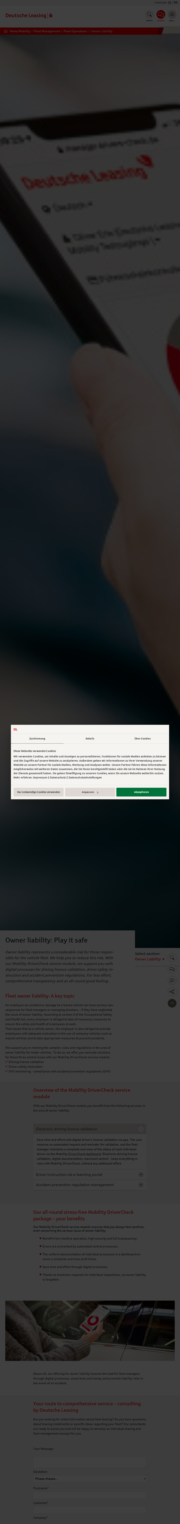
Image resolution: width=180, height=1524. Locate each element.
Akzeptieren (141, 792)
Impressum (40, 777)
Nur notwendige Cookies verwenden (38, 792)
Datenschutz (58, 777)
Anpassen (88, 792)
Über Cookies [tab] (142, 738)
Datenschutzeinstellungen (85, 777)
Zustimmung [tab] (37, 738)
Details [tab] (90, 738)
